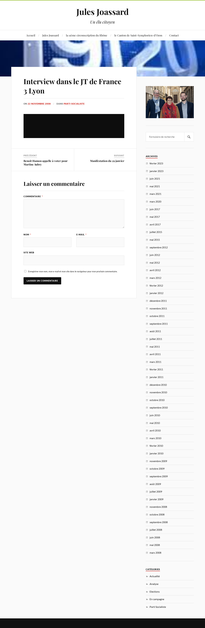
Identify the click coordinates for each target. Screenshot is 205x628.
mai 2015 (155, 239)
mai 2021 (155, 186)
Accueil (30, 35)
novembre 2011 (158, 308)
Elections (155, 591)
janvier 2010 (156, 453)
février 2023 (156, 163)
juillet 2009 (156, 491)
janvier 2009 (156, 499)
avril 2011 (155, 354)
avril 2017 (155, 224)
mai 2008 (155, 544)
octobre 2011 (157, 315)
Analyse (154, 583)
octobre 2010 (157, 399)
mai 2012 (155, 262)
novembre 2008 (158, 506)
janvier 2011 (156, 377)
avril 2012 (155, 270)
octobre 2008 (157, 514)
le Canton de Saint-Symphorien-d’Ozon (138, 35)
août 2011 (155, 331)
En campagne (157, 599)
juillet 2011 (156, 338)
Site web (29, 252)
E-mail (81, 234)
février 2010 (156, 445)
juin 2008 (155, 537)
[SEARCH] (189, 137)
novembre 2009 (158, 461)
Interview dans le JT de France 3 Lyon (72, 85)
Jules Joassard (102, 11)
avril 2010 (155, 430)
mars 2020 (155, 201)
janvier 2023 (156, 171)
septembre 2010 (159, 407)
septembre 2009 (159, 476)
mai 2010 (155, 422)
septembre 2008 (159, 522)
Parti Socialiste (74, 103)
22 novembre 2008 (39, 103)
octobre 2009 (157, 468)
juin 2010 (155, 415)
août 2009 (155, 483)
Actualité (155, 576)
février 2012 (156, 285)
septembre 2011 (159, 323)
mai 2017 (155, 216)
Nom (27, 234)
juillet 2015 (156, 231)
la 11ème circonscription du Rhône (86, 35)
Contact (174, 35)
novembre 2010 (158, 392)
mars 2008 (155, 552)
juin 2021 (155, 178)
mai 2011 (155, 346)
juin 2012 (155, 254)
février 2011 (156, 369)
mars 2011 (155, 361)
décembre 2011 (158, 300)
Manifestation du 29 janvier (107, 161)
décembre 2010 (158, 384)
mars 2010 (155, 438)
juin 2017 (155, 209)
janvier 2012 (156, 293)
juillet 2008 (156, 529)
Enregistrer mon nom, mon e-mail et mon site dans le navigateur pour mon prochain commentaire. (72, 271)
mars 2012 (155, 277)
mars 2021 (155, 193)
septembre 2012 (159, 247)
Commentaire (33, 196)
